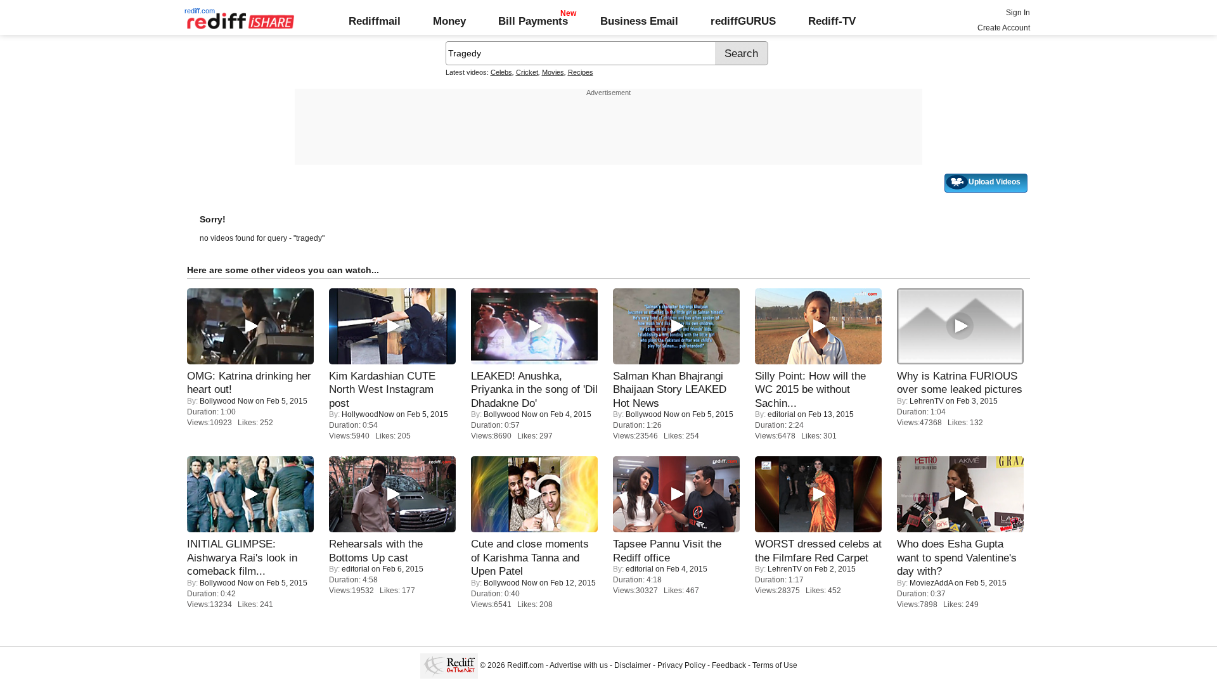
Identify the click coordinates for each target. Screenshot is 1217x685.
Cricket (527, 72)
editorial (781, 414)
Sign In (1018, 12)
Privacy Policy (681, 665)
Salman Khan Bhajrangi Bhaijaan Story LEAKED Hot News (669, 389)
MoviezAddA (931, 583)
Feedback (729, 665)
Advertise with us (579, 665)
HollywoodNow (368, 414)
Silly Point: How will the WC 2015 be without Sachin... (810, 389)
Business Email (639, 21)
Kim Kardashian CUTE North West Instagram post (382, 389)
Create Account (1003, 27)
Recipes (580, 72)
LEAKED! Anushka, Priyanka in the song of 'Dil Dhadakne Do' (534, 389)
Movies (553, 72)
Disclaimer (632, 665)
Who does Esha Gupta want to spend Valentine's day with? (957, 557)
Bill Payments (533, 21)
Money (449, 21)
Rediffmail (375, 21)
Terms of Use (774, 665)
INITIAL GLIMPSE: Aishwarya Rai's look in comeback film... (242, 557)
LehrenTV (927, 401)
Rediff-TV (832, 21)
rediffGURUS (743, 21)
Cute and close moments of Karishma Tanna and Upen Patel (530, 557)
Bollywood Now (227, 401)
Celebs (501, 72)
